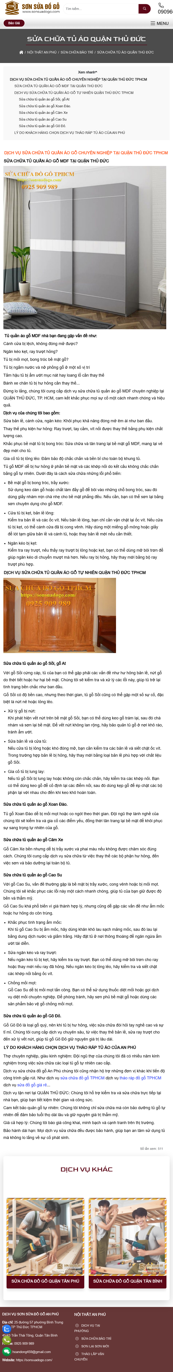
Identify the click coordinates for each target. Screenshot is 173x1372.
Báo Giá (14, 23)
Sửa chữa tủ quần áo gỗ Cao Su (42, 119)
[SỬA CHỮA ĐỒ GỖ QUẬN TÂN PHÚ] (45, 1237)
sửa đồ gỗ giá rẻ (32, 1085)
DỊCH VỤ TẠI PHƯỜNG (87, 1328)
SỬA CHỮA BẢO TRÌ (95, 1338)
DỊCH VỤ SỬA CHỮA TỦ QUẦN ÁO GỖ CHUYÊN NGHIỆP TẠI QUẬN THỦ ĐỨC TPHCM (78, 79)
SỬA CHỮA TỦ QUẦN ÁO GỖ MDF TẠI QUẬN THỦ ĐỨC (58, 86)
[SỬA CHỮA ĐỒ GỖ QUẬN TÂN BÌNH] (127, 1237)
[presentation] (13, 1246)
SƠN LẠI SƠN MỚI (94, 1346)
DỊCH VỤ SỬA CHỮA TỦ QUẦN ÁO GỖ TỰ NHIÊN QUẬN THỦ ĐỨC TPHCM (74, 93)
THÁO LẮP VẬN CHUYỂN (89, 1356)
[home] (21, 52)
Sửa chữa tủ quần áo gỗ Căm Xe (43, 112)
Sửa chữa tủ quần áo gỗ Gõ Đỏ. (42, 126)
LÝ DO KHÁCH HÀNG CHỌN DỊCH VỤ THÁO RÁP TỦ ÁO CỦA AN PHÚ (69, 133)
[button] (153, 24)
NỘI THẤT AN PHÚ (90, 1314)
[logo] (33, 14)
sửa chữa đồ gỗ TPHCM (82, 1078)
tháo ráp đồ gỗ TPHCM (140, 1078)
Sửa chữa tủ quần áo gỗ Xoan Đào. (45, 106)
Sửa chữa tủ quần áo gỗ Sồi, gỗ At (44, 99)
